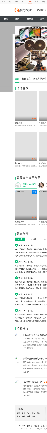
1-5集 (20, 239)
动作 (28, 413)
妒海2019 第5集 (25, 310)
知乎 (16, 2)
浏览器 (36, 426)
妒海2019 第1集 (25, 245)
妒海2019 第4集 (25, 294)
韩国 (23, 416)
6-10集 (33, 239)
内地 (33, 416)
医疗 (36, 2)
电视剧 (30, 19)
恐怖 (33, 413)
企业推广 (21, 426)
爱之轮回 (18, 123)
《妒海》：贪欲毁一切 (32, 382)
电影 (17, 19)
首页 (6, 19)
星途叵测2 (43, 222)
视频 (29, 2)
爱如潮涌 (42, 163)
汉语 (43, 2)
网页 (3, 2)
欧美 (18, 416)
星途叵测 (42, 123)
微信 (10, 2)
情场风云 (18, 163)
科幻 (38, 413)
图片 (23, 2)
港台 (28, 416)
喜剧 (18, 413)
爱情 (23, 413)
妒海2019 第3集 (25, 278)
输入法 (29, 426)
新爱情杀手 (19, 222)
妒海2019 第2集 (25, 262)
